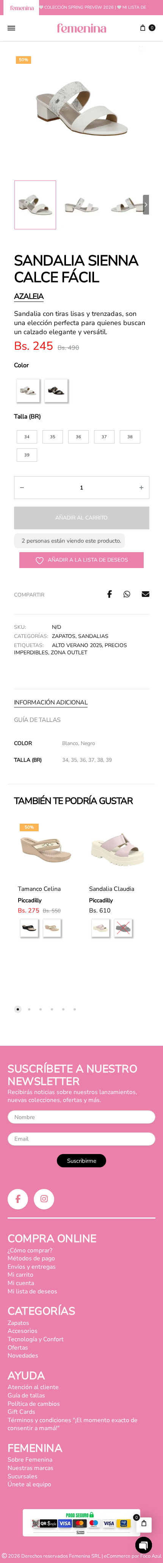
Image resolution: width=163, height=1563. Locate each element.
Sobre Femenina (30, 1460)
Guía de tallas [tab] (37, 720)
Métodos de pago (31, 1258)
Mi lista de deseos (32, 1291)
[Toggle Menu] (11, 28)
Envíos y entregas (32, 1267)
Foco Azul (150, 1556)
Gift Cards (21, 1412)
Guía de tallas (26, 1395)
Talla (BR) (27, 416)
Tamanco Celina (39, 889)
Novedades (23, 1355)
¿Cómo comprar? (30, 1250)
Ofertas (18, 1348)
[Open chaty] (143, 1545)
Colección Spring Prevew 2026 (79, 7)
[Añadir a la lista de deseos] (62, 826)
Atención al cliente (33, 1387)
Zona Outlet (69, 652)
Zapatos (63, 636)
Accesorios (23, 1331)
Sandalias (93, 636)
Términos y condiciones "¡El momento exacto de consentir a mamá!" (73, 1424)
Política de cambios (34, 1404)
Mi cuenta (21, 1283)
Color (21, 365)
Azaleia (29, 296)
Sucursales (23, 1476)
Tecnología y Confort (36, 1339)
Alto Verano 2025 (77, 645)
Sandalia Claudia (111, 889)
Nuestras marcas (30, 1468)
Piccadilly (30, 900)
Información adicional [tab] (51, 703)
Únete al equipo (29, 1484)
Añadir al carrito (81, 517)
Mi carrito (20, 1275)
